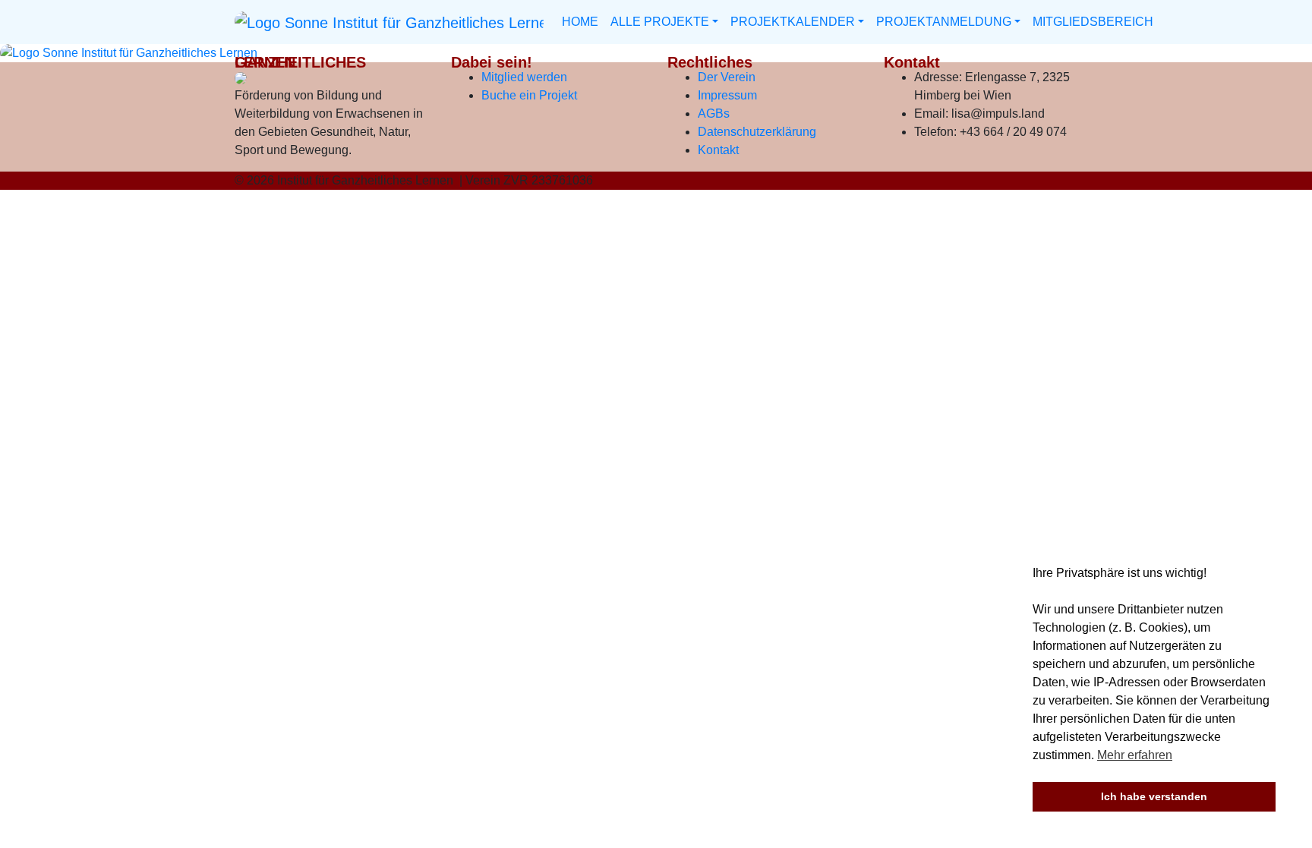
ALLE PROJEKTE (659, 21)
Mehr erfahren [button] (1134, 755)
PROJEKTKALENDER (792, 21)
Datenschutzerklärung (757, 131)
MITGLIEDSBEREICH (1093, 21)
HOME (580, 21)
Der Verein (726, 77)
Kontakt (718, 149)
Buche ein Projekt (529, 95)
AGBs (714, 113)
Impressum (727, 95)
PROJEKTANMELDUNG (943, 21)
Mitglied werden (524, 77)
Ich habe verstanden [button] (1154, 796)
